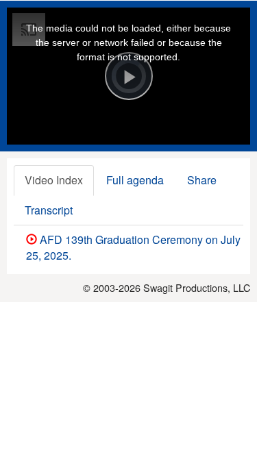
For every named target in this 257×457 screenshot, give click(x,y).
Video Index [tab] (54, 180)
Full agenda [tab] (135, 180)
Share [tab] (202, 180)
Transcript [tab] (49, 210)
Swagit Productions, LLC (196, 287)
